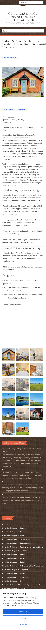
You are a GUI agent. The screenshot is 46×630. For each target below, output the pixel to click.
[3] (8, 375)
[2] (22, 420)
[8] (22, 375)
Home (6, 524)
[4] (22, 361)
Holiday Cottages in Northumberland (18, 543)
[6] (36, 375)
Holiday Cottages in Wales (14, 536)
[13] (36, 405)
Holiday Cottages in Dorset (14, 554)
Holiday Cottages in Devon (14, 532)
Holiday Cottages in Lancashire (16, 577)
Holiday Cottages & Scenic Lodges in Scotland (22, 585)
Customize (23, 618)
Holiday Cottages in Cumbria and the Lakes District (23, 547)
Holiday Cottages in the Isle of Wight (18, 539)
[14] (22, 405)
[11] (36, 420)
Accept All (23, 612)
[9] (22, 390)
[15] (8, 405)
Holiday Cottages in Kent (13, 581)
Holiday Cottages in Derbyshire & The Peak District (23, 566)
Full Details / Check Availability (15, 109)
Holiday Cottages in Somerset (15, 558)
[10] (8, 435)
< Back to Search (10, 58)
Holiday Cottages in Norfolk (14, 562)
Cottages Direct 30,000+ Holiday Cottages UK (23, 18)
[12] (22, 435)
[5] (8, 390)
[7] (36, 361)
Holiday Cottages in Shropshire (16, 570)
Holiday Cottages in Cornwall (15, 528)
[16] (36, 390)
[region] (23, 609)
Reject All (23, 625)
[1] (8, 361)
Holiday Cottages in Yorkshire (15, 551)
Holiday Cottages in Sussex (14, 573)
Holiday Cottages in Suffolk (14, 589)
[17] (8, 420)
